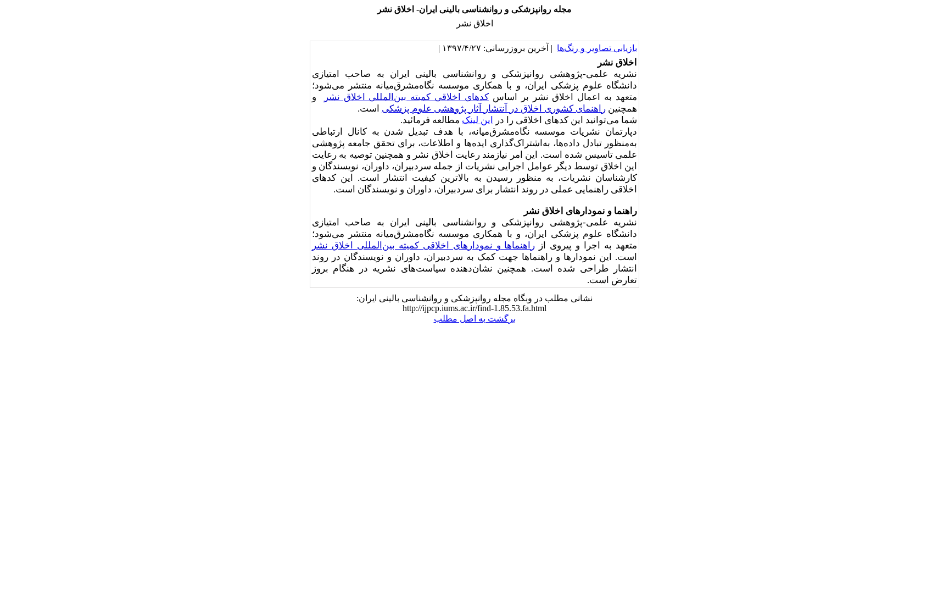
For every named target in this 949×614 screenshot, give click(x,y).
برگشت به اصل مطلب (475, 318)
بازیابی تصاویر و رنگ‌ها (597, 48)
